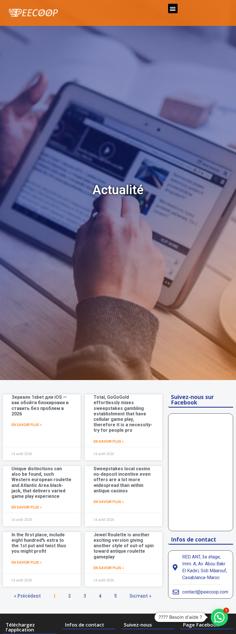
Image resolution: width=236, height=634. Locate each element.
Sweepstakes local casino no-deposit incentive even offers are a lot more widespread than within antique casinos (122, 480)
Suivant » (140, 596)
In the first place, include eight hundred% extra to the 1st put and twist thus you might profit (39, 543)
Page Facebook (201, 624)
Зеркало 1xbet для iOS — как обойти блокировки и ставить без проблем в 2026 (40, 405)
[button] (173, 8)
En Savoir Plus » (27, 425)
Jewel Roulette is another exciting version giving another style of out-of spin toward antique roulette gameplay (124, 546)
